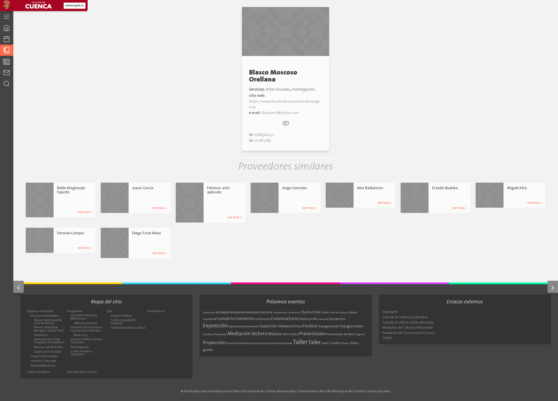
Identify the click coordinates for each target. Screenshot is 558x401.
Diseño (230, 199)
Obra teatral (290, 334)
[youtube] (285, 124)
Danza (303, 319)
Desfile (313, 319)
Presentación (312, 334)
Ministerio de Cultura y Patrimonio (407, 328)
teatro (325, 343)
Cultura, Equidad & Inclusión (123, 322)
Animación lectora (258, 312)
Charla (306, 312)
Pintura (380, 194)
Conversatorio (284, 319)
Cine (316, 312)
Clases (325, 312)
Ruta (269, 343)
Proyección (214, 343)
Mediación (220, 334)
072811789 (262, 141)
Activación (209, 312)
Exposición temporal (276, 326)
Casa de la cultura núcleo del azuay (408, 322)
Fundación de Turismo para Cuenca (408, 333)
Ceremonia (294, 313)
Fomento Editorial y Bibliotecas (84, 317)
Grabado (149, 200)
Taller (300, 342)
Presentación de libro (340, 334)
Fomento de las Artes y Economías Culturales (86, 329)
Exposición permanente (243, 326)
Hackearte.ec (156, 311)
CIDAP (387, 338)
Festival (310, 326)
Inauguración (328, 326)
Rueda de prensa (256, 343)
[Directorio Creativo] (6, 50)
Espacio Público (121, 316)
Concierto (226, 319)
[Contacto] (6, 72)
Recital (229, 343)
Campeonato (279, 313)
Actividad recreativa (230, 312)
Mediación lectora (247, 333)
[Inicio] (6, 27)
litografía (160, 200)
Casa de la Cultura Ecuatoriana (405, 317)
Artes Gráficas (140, 194)
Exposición (215, 326)
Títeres (345, 343)
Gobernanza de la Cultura (128, 328)
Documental (158, 239)
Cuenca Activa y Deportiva (81, 353)
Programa (360, 334)
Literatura (208, 334)
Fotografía (149, 245)
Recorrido (240, 343)
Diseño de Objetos (218, 204)
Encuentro (337, 319)
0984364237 (264, 135)
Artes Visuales (278, 90)
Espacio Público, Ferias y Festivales (87, 341)
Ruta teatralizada (282, 343)
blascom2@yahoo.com (280, 113)
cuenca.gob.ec (74, 5)
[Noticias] (6, 61)
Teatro (335, 343)
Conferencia (262, 319)
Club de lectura (338, 312)
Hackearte (390, 312)
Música (274, 334)
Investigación (303, 90)
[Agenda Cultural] (6, 39)
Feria (298, 326)
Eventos (136, 245)
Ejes (110, 311)
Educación (323, 319)
